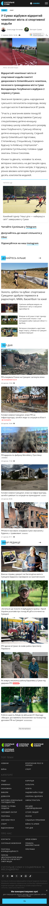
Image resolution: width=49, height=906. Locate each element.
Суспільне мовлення (11, 843)
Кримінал (5, 784)
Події (3, 781)
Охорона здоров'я (34, 796)
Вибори (4, 792)
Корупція (29, 781)
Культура (29, 784)
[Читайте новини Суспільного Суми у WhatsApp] (26, 876)
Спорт (12, 10)
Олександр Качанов (15, 29)
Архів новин (31, 839)
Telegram (31, 226)
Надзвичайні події (34, 792)
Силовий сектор (9, 812)
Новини (5, 763)
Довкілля (5, 796)
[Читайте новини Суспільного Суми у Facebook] (3, 876)
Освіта (28, 788)
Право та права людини (8, 807)
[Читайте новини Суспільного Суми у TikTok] (30, 876)
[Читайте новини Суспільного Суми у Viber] (16, 876)
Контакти (5, 839)
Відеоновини (7, 828)
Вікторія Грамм (36, 29)
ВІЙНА (3, 769)
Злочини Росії (8, 820)
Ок (24, 901)
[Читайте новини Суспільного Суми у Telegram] (21, 876)
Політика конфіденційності (9, 850)
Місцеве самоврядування (33, 807)
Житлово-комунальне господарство (12, 801)
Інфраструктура (32, 800)
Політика (5, 816)
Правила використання (32, 844)
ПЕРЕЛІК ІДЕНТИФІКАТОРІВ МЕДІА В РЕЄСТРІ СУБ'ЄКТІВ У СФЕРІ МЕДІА (11, 858)
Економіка (6, 788)
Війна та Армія (32, 824)
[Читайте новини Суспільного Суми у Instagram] (7, 876)
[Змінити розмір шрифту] (47, 35)
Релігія (28, 816)
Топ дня (29, 828)
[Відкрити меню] (47, 3)
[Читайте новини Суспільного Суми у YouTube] (12, 876)
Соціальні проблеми (35, 820)
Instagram (33, 243)
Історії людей (32, 812)
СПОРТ (4, 10)
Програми (30, 849)
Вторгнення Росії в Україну (34, 764)
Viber (4, 237)
